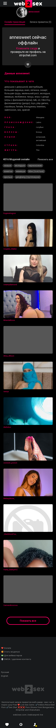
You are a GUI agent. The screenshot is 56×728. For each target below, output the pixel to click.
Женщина (40, 117)
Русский (5, 672)
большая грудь (12, 93)
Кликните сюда (26, 48)
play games (42, 103)
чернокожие (35, 165)
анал (26, 90)
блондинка (30, 106)
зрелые (8, 177)
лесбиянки (20, 96)
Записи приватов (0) (40, 22)
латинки (34, 90)
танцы (30, 96)
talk (35, 100)
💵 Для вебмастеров (11, 655)
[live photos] (21, 724)
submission (10, 110)
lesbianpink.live (35, 715)
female (19, 106)
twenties (41, 106)
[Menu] (5, 3)
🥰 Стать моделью (10, 652)
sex (19, 110)
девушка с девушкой (16, 86)
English (4, 676)
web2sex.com (19, 715)
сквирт (43, 90)
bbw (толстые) (36, 171)
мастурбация (36, 86)
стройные (9, 106)
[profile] (35, 724)
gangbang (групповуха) (28, 177)
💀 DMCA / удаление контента (16, 659)
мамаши (8, 96)
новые (7, 165)
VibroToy (45, 100)
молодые (45, 93)
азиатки (8, 171)
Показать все (45, 159)
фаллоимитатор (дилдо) (17, 103)
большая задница (13, 90)
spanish (26, 110)
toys (33, 103)
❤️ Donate (6, 648)
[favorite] (7, 724)
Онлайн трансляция (14, 22)
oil (39, 100)
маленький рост (30, 93)
